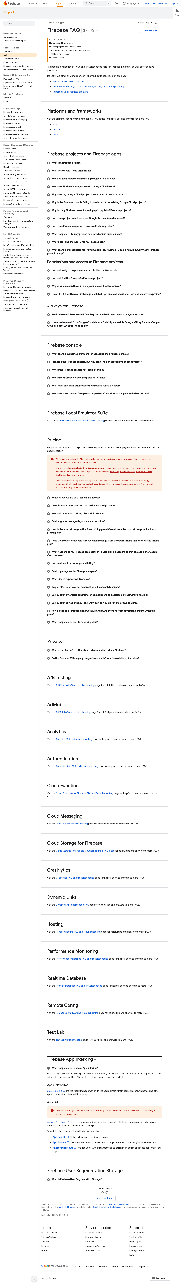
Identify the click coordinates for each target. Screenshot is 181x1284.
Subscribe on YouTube (95, 1246)
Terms (44, 1278)
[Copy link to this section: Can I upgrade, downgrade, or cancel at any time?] (109, 521)
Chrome (90, 1266)
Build (31, 3)
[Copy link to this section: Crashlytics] (73, 870)
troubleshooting (69, 1040)
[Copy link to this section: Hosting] (66, 924)
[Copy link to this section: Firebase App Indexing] (96, 1059)
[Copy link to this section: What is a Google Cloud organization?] (96, 170)
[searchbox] (19, 23)
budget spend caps (95, 484)
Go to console (160, 3)
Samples (45, 1241)
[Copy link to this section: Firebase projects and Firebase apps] (124, 154)
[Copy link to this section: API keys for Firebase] (86, 306)
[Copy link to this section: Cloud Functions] (83, 786)
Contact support (136, 1232)
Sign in (174, 3)
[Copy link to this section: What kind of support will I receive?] (93, 579)
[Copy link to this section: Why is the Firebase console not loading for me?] (107, 370)
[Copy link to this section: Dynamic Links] (79, 897)
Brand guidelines (136, 1250)
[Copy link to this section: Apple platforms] (71, 1085)
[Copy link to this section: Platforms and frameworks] (104, 111)
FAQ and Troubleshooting (84, 793)
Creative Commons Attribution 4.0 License (123, 1204)
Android (57, 129)
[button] (104, 163)
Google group (135, 1241)
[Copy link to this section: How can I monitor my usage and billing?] (98, 563)
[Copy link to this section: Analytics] (69, 732)
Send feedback (151, 30)
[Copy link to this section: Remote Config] (81, 1005)
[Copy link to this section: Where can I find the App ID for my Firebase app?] (108, 242)
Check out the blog (93, 1232)
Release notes (135, 1246)
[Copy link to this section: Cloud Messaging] (85, 816)
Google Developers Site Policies (106, 1207)
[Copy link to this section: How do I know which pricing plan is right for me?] (108, 513)
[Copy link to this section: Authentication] (81, 759)
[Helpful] (156, 23)
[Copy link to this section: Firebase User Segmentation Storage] (125, 1171)
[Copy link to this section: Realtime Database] (89, 978)
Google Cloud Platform (122, 1266)
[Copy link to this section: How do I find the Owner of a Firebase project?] (106, 278)
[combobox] (97, 3)
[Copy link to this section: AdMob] (65, 705)
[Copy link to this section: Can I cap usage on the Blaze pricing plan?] (100, 571)
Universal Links (54, 1091)
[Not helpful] (160, 23)
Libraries (45, 1246)
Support (60, 3)
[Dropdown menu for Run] (50, 3)
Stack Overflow (136, 1237)
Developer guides (49, 1232)
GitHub (44, 1250)
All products (144, 1266)
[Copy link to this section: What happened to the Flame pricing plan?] (101, 622)
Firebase (50, 23)
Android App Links (56, 1122)
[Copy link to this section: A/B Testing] (73, 678)
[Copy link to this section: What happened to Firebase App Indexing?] (101, 1068)
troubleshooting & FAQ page (85, 850)
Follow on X (90, 1241)
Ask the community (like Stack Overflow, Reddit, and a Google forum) (88, 86)
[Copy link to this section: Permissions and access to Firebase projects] (126, 262)
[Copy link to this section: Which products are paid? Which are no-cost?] (104, 497)
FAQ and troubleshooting (80, 420)
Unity (55, 134)
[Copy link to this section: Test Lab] (67, 1032)
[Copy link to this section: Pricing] (64, 440)
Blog (147, 3)
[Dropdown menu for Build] (37, 3)
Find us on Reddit (93, 1237)
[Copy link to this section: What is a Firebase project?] (85, 163)
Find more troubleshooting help (69, 81)
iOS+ (55, 124)
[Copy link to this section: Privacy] (65, 642)
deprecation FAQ (72, 904)
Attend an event (92, 1250)
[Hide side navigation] (34, 1279)
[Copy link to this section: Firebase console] (85, 345)
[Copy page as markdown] (92, 30)
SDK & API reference (50, 1237)
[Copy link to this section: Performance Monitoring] (101, 951)
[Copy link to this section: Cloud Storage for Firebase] (105, 843)
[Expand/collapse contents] (64, 39)
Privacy (52, 1278)
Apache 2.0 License (66, 1207)
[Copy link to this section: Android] (60, 1102)
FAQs (131, 1255)
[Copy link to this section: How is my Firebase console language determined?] (110, 377)
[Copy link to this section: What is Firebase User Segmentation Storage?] (105, 1179)
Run (45, 3)
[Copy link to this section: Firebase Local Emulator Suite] (111, 413)
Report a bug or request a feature (70, 91)
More (71, 3)
